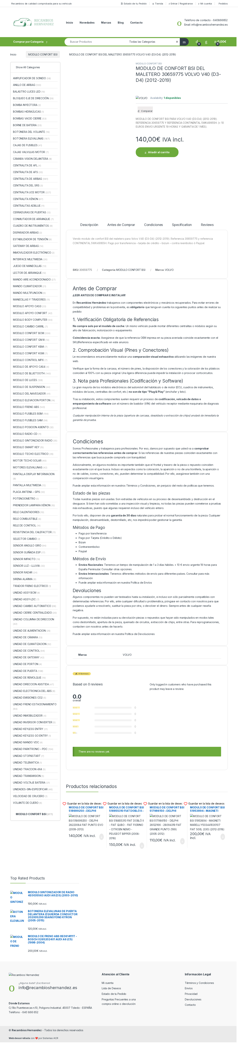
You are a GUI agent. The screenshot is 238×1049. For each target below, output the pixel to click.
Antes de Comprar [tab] (121, 225)
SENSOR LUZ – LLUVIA (29, 565)
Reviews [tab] (207, 225)
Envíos (189, 988)
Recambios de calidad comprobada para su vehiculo (41, 3)
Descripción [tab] (89, 225)
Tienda (159, 3)
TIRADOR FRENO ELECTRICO (32, 585)
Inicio (69, 22)
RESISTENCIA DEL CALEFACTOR (34, 532)
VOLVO (169, 269)
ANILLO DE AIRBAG (27, 84)
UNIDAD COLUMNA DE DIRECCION (33, 621)
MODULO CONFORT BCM (31, 333)
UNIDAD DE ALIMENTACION (31, 630)
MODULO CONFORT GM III (31, 339)
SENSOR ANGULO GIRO (29, 545)
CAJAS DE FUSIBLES (27, 145)
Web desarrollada (19, 1038)
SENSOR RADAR (25, 572)
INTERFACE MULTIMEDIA (30, 259)
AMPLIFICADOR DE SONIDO (32, 78)
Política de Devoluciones (140, 634)
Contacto (136, 22)
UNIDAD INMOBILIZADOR (29, 715)
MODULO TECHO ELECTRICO (33, 453)
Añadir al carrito (159, 152)
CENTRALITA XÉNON (28, 199)
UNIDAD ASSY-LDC (26, 599)
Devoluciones (193, 999)
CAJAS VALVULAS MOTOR (31, 152)
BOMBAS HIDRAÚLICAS (28, 111)
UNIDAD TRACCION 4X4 (29, 769)
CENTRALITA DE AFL (27, 165)
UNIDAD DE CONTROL (29, 650)
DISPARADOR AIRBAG (27, 232)
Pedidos (223, 3)
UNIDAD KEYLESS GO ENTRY (32, 735)
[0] (197, 41)
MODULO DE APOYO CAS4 (31, 366)
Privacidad (191, 993)
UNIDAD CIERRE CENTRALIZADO (35, 612)
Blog (120, 22)
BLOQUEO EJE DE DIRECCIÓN (33, 98)
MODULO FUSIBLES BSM (31, 413)
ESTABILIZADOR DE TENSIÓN (32, 239)
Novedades (87, 22)
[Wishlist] (206, 41)
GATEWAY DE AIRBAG (28, 245)
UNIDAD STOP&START (28, 755)
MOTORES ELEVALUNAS (30, 467)
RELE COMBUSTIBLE (27, 518)
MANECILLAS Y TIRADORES (31, 299)
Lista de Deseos (111, 988)
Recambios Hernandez (27, 1030)
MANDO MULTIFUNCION (29, 292)
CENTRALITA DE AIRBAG (30, 178)
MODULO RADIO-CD (27, 433)
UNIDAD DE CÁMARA (27, 637)
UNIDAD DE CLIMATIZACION (32, 644)
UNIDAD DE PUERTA (28, 670)
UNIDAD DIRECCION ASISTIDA (33, 684)
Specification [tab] (182, 225)
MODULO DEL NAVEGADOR (31, 393)
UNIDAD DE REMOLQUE (29, 677)
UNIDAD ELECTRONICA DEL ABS (34, 690)
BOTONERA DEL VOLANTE (31, 131)
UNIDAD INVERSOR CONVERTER (34, 722)
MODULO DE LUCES (28, 380)
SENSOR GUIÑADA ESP (29, 552)
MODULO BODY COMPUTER (32, 319)
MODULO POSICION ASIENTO (33, 427)
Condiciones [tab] (153, 225)
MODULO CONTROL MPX (30, 360)
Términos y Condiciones (140, 485)
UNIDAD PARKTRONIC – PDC (33, 749)
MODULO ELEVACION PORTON (34, 400)
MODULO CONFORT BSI (42, 54)
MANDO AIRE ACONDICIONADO (34, 279)
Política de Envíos (141, 582)
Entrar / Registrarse (182, 3)
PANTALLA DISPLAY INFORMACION (33, 476)
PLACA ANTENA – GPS (29, 491)
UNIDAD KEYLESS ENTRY (30, 728)
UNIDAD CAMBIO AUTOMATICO (34, 606)
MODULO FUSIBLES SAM (30, 420)
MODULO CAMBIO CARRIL (30, 326)
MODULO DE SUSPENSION (31, 386)
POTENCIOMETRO (26, 498)
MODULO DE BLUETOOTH (32, 373)
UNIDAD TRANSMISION (28, 775)
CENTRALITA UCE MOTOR (32, 192)
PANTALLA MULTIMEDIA (29, 485)
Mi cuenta (206, 3)
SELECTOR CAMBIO (26, 538)
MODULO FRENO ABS (29, 406)
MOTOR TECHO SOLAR (29, 460)
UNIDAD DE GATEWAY (28, 657)
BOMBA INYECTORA (27, 104)
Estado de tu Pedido (135, 3)
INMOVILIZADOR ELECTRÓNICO (33, 252)
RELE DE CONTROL (27, 525)
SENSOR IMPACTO (26, 559)
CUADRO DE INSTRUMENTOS (32, 225)
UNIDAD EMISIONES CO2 (29, 697)
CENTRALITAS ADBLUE (28, 205)
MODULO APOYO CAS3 (29, 306)
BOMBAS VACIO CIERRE (29, 118)
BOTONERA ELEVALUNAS (31, 138)
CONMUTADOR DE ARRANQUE (33, 219)
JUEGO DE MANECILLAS (29, 265)
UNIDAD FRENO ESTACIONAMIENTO (35, 706)
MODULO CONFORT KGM (30, 353)
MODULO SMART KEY (28, 447)
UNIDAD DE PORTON (27, 664)
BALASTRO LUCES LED (29, 91)
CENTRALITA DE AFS (28, 172)
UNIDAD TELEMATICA (27, 762)
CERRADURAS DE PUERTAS (31, 212)
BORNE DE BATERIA (27, 125)
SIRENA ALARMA (24, 579)
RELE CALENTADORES (28, 512)
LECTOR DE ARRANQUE (29, 272)
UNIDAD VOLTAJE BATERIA (31, 782)
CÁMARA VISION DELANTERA (32, 158)
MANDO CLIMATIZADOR (29, 286)
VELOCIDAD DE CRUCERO (30, 796)
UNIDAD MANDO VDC (28, 742)
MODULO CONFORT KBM (30, 346)
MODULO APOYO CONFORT (32, 313)
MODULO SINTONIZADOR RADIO (35, 440)
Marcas (106, 22)
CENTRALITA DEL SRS (28, 185)
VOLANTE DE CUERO (27, 802)
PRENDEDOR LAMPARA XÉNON (34, 505)
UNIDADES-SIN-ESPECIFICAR (33, 789)
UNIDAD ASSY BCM (26, 592)
